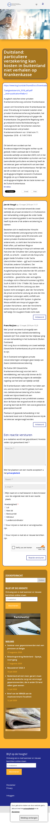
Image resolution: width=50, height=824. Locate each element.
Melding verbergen (29, 818)
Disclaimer (10, 785)
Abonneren (13, 605)
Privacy (9, 788)
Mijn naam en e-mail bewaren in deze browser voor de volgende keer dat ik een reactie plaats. (25, 496)
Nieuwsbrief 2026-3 (16, 668)
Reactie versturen (36, 557)
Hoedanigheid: (11, 504)
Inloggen (10, 795)
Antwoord (39, 317)
